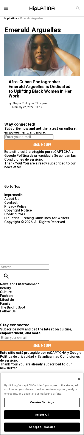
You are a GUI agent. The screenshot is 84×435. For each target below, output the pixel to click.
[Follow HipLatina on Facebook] (5, 315)
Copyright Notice (18, 210)
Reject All (41, 414)
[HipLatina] (42, 8)
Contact (11, 203)
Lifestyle (7, 300)
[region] (42, 404)
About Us (11, 199)
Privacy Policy (15, 206)
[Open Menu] (6, 8)
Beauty (5, 288)
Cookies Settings (42, 402)
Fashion (6, 296)
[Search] (78, 8)
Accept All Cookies (42, 427)
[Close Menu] (5, 260)
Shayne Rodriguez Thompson (30, 103)
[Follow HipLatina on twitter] (16, 315)
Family (5, 303)
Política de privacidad (34, 156)
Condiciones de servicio (23, 159)
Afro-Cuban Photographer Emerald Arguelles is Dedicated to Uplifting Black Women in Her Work (40, 89)
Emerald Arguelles (31, 18)
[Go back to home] (34, 239)
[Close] (79, 379)
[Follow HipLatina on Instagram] (26, 315)
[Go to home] (42, 177)
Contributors (14, 214)
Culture (6, 292)
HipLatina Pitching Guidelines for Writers (36, 218)
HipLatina (10, 18)
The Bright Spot (12, 307)
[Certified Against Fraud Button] (19, 226)
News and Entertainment (19, 284)
